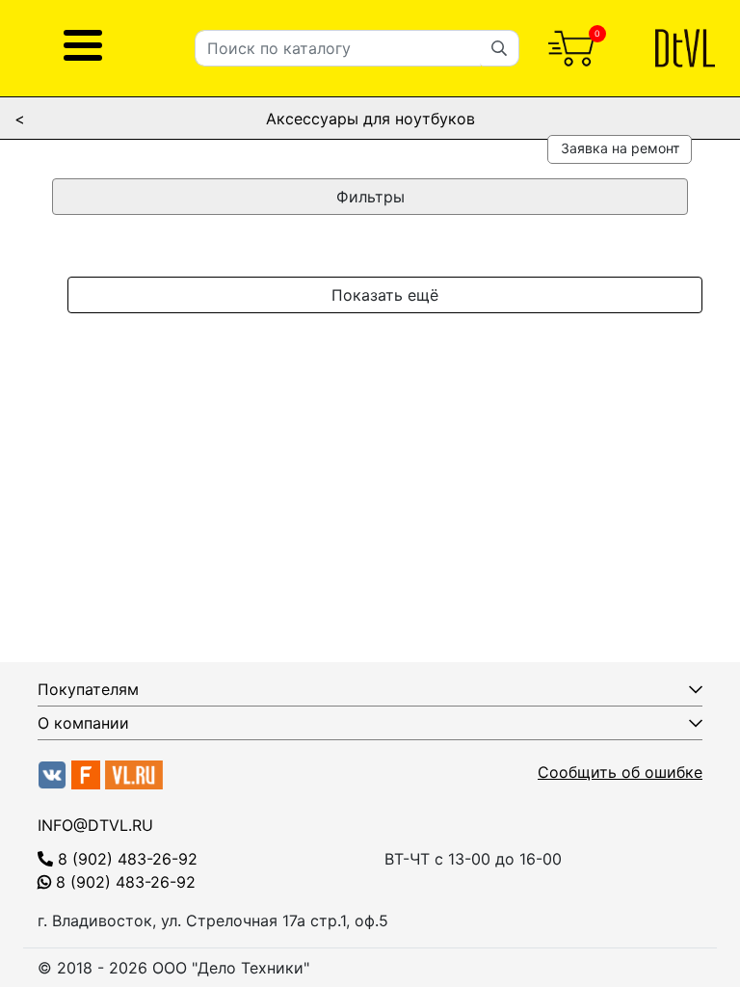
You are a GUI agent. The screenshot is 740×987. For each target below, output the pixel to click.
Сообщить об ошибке (620, 772)
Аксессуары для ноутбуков (370, 118)
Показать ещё (384, 295)
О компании (83, 723)
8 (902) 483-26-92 (125, 858)
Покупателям (88, 689)
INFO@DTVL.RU (95, 825)
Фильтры (370, 196)
